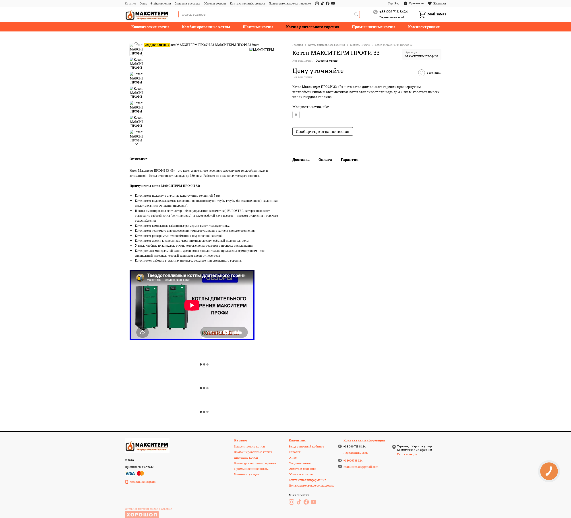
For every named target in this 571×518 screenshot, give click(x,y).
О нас (143, 3)
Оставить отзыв (326, 60)
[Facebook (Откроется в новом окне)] (327, 3)
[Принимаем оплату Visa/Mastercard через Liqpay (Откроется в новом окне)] (135, 473)
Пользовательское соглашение (290, 3)
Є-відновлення (161, 3)
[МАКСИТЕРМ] (261, 49)
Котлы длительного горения (312, 26)
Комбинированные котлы (206, 26)
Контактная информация (247, 3)
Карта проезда (407, 454)
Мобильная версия (142, 481)
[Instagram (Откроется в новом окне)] (317, 3)
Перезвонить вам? (391, 17)
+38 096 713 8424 (393, 11)
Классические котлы (150, 26)
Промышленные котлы (373, 26)
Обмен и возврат (215, 3)
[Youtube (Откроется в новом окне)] (333, 3)
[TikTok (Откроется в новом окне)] (322, 3)
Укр (390, 3)
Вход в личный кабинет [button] (306, 446)
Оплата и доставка (187, 3)
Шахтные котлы (258, 26)
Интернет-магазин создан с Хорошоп (148, 508)
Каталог (130, 3)
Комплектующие (424, 26)
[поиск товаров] (356, 14)
